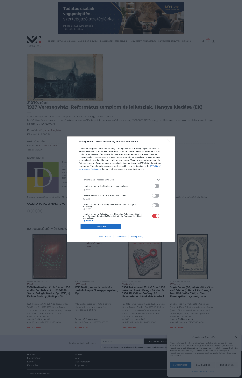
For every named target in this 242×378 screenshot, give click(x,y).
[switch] (155, 186)
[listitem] (121, 179)
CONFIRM (101, 226)
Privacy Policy (137, 236)
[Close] (169, 141)
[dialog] (121, 189)
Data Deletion (105, 236)
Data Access (121, 236)
